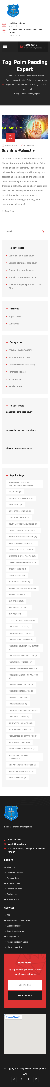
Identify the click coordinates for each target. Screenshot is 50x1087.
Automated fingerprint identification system (21, 484)
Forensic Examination (20, 662)
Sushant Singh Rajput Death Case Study (25, 286)
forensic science (18, 697)
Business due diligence (21, 498)
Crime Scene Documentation (23, 530)
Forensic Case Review (20, 633)
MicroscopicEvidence (20, 729)
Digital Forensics (14, 947)
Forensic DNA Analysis (21, 639)
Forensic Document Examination (24, 648)
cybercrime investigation (22, 556)
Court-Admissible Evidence (23, 524)
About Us (11, 867)
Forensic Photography (21, 691)
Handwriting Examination (18, 920)
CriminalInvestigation (21, 550)
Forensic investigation (21, 684)
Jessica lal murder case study (23, 262)
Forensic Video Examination (23, 710)
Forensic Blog (13, 878)
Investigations (16, 379)
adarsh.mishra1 (11, 145)
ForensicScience (18, 704)
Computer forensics (20, 511)
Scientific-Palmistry (18, 150)
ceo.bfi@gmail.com (17, 23)
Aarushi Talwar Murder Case (22, 277)
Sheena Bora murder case (21, 270)
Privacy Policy (13, 899)
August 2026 (15, 316)
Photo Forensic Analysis (22, 749)
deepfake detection (19, 582)
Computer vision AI (19, 517)
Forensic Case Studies (19, 357)
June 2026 (14, 323)
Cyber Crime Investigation (22, 562)
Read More (9, 211)
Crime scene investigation (23, 537)
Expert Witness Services (22, 620)
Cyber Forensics (18, 569)
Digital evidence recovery (22, 588)
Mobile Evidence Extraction (23, 736)
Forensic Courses (14, 888)
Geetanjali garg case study (21, 255)
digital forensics (19, 594)
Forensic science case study (22, 364)
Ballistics (15, 492)
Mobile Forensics (17, 386)
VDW (25, 1073)
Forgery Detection (19, 717)
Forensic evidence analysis (23, 656)
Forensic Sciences (17, 371)
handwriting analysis (21, 723)
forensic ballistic (19, 627)
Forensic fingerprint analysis (24, 668)
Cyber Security (17, 575)
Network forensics (19, 742)
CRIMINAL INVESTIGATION (20, 350)
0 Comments (29, 145)
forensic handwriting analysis (24, 676)
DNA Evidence (16, 601)
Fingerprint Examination (17, 942)
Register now (25, 995)
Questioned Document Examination (19, 757)
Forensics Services (15, 872)
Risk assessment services (22, 765)
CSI (8, 915)
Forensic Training (14, 883)
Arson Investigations (16, 931)
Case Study (16, 505)
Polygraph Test (13, 936)
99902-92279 (30, 45)
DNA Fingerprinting (19, 607)
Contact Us (12, 894)
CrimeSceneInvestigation (22, 543)
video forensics (18, 778)
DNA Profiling (17, 614)
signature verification (21, 771)
